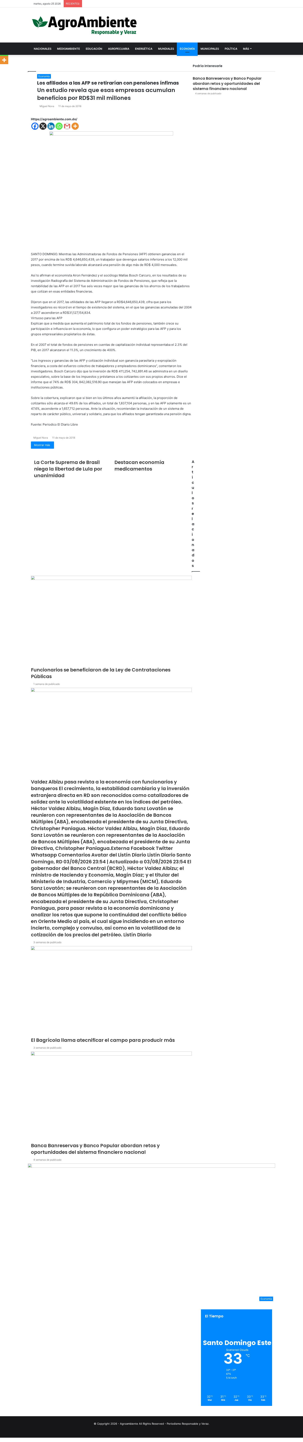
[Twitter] (1, 1439)
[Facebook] (0, 1439)
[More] (4, 60)
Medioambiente (68, 48)
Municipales (210, 48)
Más (246, 48)
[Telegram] (2, 1439)
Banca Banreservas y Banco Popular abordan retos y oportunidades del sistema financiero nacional (227, 83)
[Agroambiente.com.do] (84, 24)
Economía (187, 48)
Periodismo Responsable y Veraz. (188, 1423)
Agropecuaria (118, 48)
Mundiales (166, 48)
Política (231, 48)
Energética (143, 48)
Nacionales (42, 48)
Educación (94, 48)
